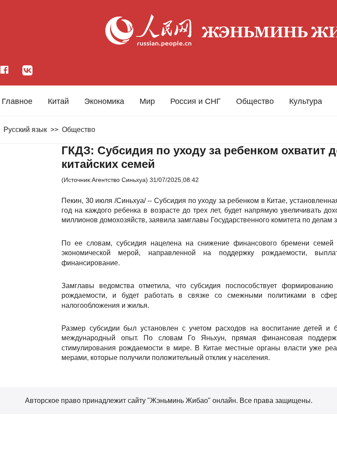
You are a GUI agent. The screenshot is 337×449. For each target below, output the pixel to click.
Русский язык (25, 129)
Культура (305, 101)
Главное (17, 101)
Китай (58, 101)
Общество (255, 101)
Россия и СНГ (195, 101)
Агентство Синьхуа (119, 179)
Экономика (104, 101)
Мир (147, 101)
